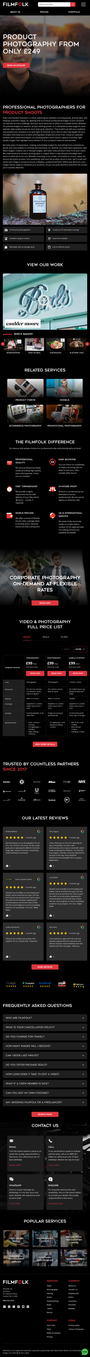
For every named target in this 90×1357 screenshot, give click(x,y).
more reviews (44, 967)
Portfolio (72, 1305)
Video (49, 1286)
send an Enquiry (16, 65)
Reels (49, 1305)
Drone (49, 1297)
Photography (52, 1289)
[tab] (27, 638)
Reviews (71, 1308)
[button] (83, 4)
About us (72, 1286)
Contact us (72, 1289)
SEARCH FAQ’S (45, 1114)
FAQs (49, 1329)
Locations (72, 1301)
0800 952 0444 (8, 1300)
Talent (49, 1308)
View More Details (45, 744)
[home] (16, 4)
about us (15, 12)
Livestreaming (52, 1301)
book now (44, 603)
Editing (50, 1293)
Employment (73, 1293)
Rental (49, 1312)
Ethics (70, 1297)
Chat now (51, 1325)
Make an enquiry (54, 1333)
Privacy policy (73, 1325)
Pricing (44, 12)
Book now (35, 673)
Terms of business (76, 1329)
